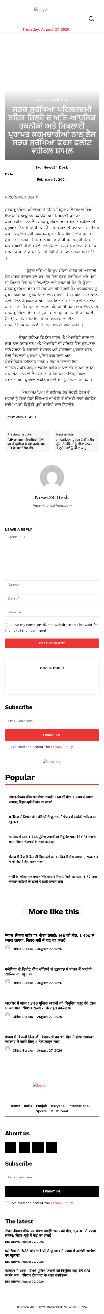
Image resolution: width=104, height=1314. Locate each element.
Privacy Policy (62, 747)
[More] (75, 680)
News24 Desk (55, 167)
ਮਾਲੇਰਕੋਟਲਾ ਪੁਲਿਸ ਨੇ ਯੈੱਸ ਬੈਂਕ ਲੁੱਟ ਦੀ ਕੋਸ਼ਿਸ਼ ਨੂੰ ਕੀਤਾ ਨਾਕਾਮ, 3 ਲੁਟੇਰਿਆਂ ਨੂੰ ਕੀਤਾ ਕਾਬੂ (75, 444)
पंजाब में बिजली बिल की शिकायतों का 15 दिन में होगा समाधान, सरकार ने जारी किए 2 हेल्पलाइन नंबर (53, 859)
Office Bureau (23, 949)
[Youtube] (51, 1147)
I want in (51, 735)
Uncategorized (52, 99)
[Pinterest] (52, 680)
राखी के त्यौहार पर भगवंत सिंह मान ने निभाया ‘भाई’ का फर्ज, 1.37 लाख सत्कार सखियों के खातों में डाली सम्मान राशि (53, 879)
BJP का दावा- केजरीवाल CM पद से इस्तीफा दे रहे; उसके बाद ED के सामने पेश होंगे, (26, 444)
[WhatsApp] (63, 680)
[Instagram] (24, 1147)
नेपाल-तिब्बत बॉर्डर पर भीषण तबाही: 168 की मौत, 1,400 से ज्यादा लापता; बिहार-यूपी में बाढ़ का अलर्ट (51, 799)
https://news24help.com (52, 505)
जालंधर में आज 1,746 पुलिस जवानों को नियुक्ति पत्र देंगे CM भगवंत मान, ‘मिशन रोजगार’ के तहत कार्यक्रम (52, 839)
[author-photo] (8, 948)
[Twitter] (40, 680)
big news (12, 1242)
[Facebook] (28, 680)
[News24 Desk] (52, 477)
